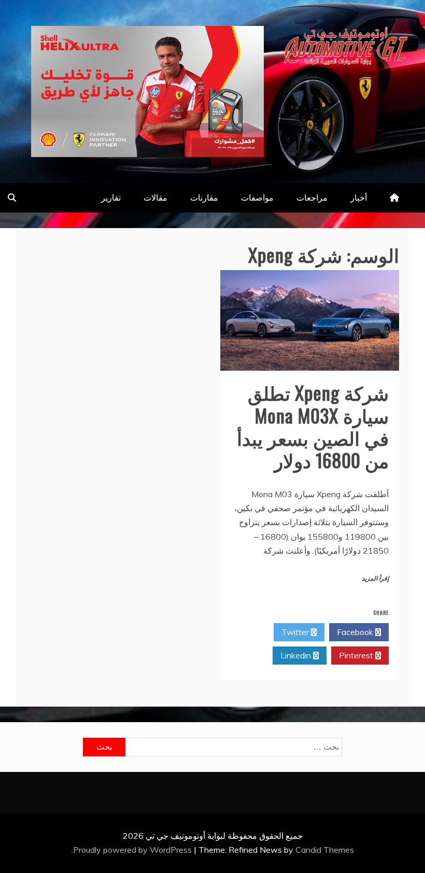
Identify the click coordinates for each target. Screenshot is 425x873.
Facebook (356, 632)
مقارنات (204, 197)
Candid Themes (324, 849)
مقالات (155, 197)
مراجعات (312, 197)
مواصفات (257, 197)
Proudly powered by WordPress (133, 849)
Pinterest (357, 655)
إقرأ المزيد (375, 578)
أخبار (358, 197)
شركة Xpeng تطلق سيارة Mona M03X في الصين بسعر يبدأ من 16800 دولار (313, 425)
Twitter (296, 632)
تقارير (111, 197)
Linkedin (296, 655)
